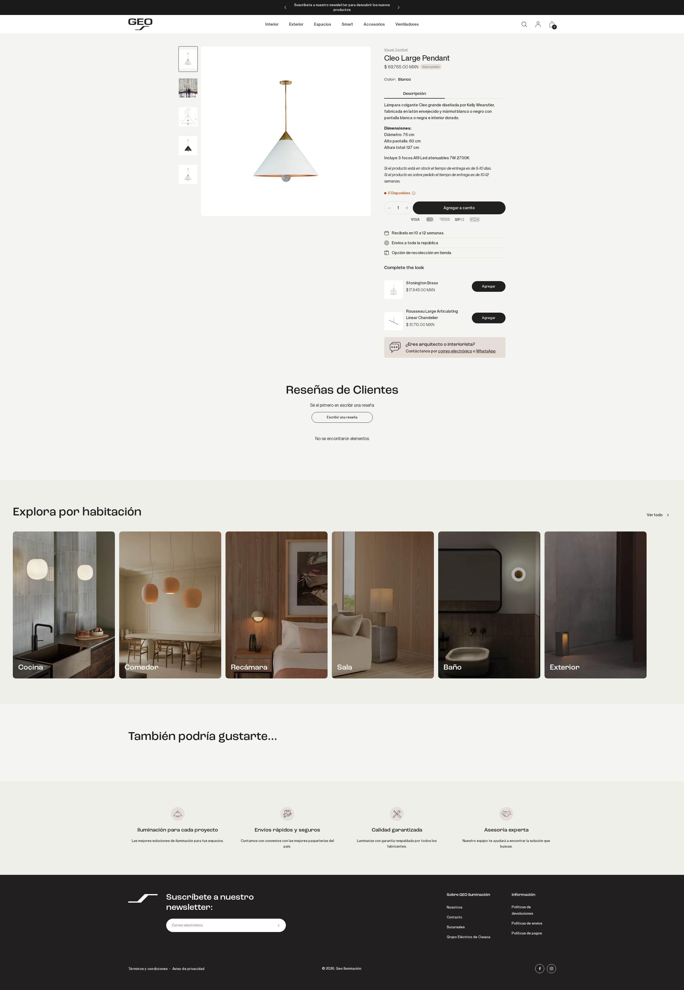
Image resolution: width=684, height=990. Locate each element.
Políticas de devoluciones (522, 910)
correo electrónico (455, 351)
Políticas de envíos (527, 923)
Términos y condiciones (148, 969)
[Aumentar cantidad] (407, 208)
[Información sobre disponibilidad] (413, 193)
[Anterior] (285, 7)
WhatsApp (486, 351)
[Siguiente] (398, 7)
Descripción (414, 93)
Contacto (454, 917)
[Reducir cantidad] (389, 208)
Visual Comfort (396, 50)
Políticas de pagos (527, 933)
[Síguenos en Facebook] (539, 968)
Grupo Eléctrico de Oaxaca (468, 937)
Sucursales (456, 927)
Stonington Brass (422, 283)
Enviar (278, 925)
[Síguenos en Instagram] (551, 968)
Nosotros (454, 907)
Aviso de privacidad (188, 969)
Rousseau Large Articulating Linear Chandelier (432, 314)
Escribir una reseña (342, 417)
